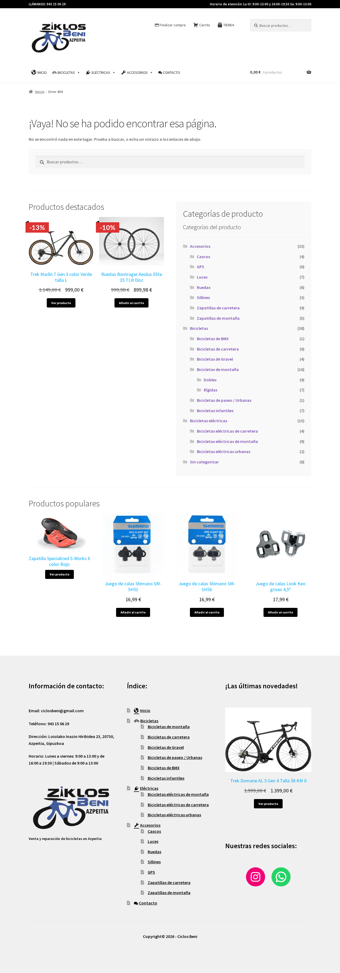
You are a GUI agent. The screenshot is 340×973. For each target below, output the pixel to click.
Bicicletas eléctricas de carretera (227, 431)
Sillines (203, 297)
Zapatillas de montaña (218, 318)
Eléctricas (101, 72)
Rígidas (210, 389)
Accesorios (137, 72)
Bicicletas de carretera (218, 349)
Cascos (203, 256)
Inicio (42, 72)
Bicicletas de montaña (218, 369)
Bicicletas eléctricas (208, 420)
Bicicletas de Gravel (215, 359)
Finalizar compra (173, 25)
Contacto (171, 72)
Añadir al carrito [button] (131, 303)
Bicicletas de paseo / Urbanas (224, 400)
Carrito (204, 25)
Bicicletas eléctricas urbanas (223, 451)
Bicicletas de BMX (213, 338)
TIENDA (228, 25)
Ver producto (61, 303)
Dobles (210, 379)
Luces (202, 277)
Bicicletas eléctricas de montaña (227, 441)
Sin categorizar (204, 461)
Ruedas (203, 287)
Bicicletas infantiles (215, 410)
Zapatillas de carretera (218, 307)
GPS (200, 266)
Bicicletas (66, 72)
